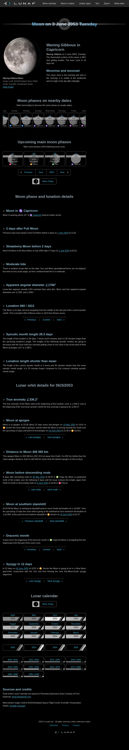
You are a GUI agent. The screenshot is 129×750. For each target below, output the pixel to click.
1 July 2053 (64, 251)
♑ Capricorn (36, 215)
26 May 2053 (39, 477)
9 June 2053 (42, 483)
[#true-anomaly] (4, 399)
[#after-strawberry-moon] (4, 246)
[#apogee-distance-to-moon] (4, 451)
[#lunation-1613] (4, 305)
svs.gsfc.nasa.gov (17, 706)
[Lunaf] (20, 3)
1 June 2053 (62, 233)
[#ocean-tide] (4, 264)
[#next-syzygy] (4, 564)
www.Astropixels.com (21, 697)
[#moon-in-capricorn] (4, 210)
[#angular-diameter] (4, 285)
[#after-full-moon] (4, 228)
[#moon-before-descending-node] (4, 472)
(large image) (8, 87)
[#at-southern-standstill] (4, 504)
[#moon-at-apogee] (4, 420)
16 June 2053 (55, 431)
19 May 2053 (69, 425)
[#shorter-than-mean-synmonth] (4, 361)
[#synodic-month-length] (4, 334)
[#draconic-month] (4, 535)
